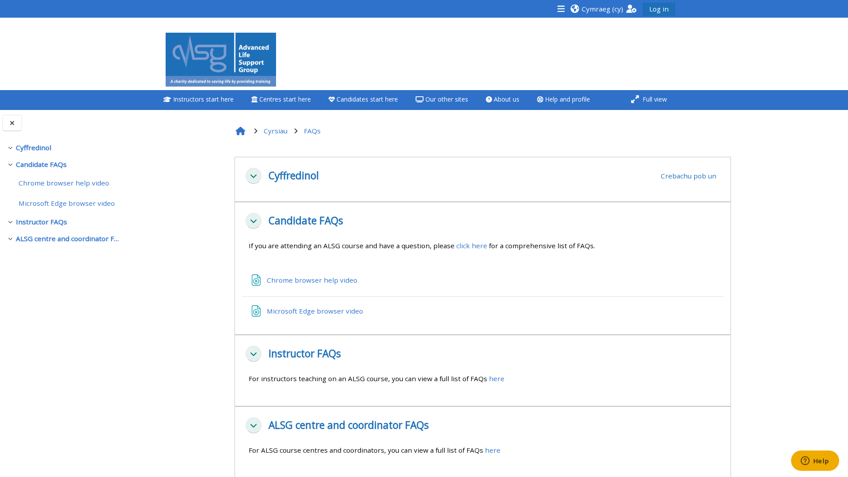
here (496, 378)
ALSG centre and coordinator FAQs (67, 238)
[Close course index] (12, 123)
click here (471, 245)
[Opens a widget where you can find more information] (815, 461)
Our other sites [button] (446, 99)
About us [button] (505, 99)
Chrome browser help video (64, 182)
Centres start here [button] (284, 99)
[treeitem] (63, 147)
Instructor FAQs (41, 221)
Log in (659, 8)
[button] (596, 8)
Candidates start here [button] (366, 99)
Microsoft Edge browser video (67, 203)
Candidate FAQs (41, 164)
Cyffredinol (33, 147)
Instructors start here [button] (202, 99)
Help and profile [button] (566, 99)
